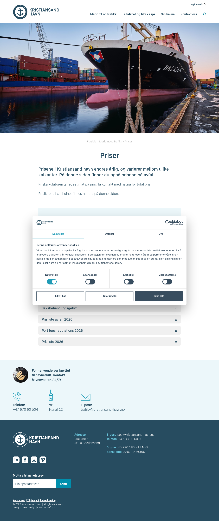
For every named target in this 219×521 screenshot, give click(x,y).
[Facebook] (26, 459)
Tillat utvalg (110, 295)
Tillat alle (158, 295)
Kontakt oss (189, 14)
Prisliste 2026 (52, 341)
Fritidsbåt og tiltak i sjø (139, 14)
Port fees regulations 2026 (62, 330)
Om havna (168, 14)
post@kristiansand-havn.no (135, 434)
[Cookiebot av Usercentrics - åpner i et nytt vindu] (168, 222)
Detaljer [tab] (109, 233)
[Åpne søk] (204, 15)
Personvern (19, 500)
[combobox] (201, 4)
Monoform (49, 507)
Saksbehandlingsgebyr (59, 308)
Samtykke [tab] (58, 233)
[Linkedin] (17, 459)
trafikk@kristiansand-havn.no (103, 409)
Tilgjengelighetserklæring (41, 500)
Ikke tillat (60, 295)
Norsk (199, 4)
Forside (91, 141)
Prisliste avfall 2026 (57, 319)
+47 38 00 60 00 (130, 439)
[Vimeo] (44, 459)
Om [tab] (161, 233)
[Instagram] (35, 459)
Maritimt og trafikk (103, 14)
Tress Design (28, 507)
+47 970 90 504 (25, 409)
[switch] (90, 282)
